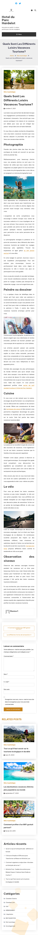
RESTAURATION (11, 918)
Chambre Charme (11, 898)
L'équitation (9, 914)
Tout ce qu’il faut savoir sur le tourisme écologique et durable (17, 880)
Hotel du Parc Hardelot (8, 20)
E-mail (6, 682)
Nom (6, 674)
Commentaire (8, 656)
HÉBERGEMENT (10, 910)
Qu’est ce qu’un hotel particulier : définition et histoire (19, 850)
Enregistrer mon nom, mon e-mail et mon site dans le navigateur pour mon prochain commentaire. (19, 702)
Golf (7, 906)
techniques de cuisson (13, 409)
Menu (20, 34)
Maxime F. (14, 611)
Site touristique (9, 92)
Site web (7, 689)
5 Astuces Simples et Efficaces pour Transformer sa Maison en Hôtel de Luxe (18, 857)
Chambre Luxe (10, 902)
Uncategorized (10, 926)
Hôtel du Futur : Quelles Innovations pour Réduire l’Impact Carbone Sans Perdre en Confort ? (18, 872)
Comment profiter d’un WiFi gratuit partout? (19, 628)
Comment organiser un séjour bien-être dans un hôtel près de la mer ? (19, 864)
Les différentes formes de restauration (18, 635)
